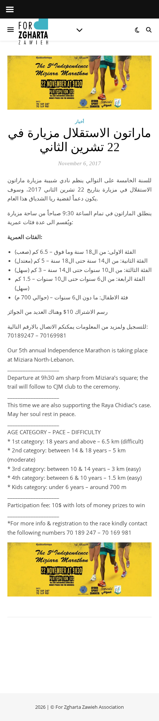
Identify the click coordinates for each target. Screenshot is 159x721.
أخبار (79, 121)
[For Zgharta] (33, 29)
